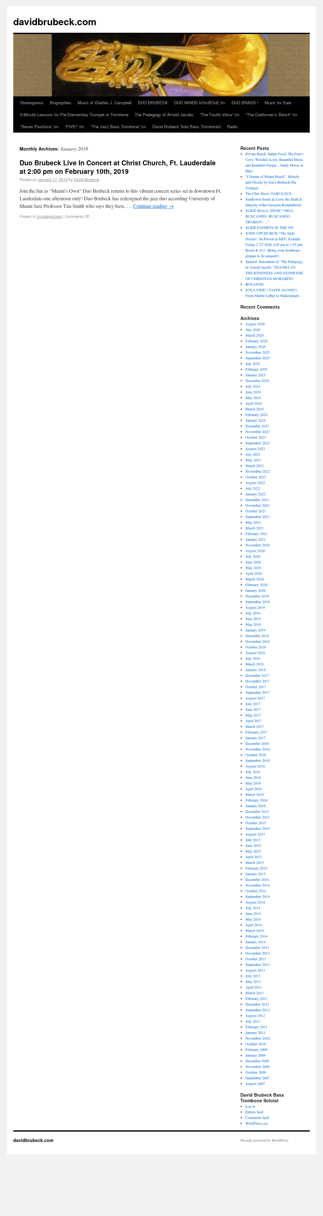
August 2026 (255, 323)
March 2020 (254, 578)
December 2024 (257, 380)
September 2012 (257, 1009)
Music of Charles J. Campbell (105, 103)
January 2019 (255, 629)
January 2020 (255, 590)
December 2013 (257, 947)
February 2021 (256, 533)
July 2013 (252, 975)
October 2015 (255, 822)
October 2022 (255, 476)
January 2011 (255, 1032)
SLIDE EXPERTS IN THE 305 (269, 227)
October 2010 (255, 1043)
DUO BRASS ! (245, 103)
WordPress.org (256, 1123)
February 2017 (256, 731)
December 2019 (257, 595)
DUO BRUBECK (153, 103)
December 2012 (257, 1004)
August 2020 (255, 550)
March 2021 (254, 527)
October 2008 (255, 1072)
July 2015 (252, 839)
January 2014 (255, 941)
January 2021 (255, 539)
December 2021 (257, 499)
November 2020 (257, 544)
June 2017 (253, 709)
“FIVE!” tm (74, 126)
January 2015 (255, 873)
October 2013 (255, 958)
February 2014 (256, 936)
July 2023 (252, 454)
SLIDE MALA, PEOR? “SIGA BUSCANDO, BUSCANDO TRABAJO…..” (269, 216)
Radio (232, 126)
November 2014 (257, 885)
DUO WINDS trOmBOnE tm (199, 103)
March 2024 (254, 408)
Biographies (60, 103)
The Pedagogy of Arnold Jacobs (164, 114)
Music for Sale (278, 103)
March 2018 (254, 663)
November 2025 (257, 352)
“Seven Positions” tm (39, 126)
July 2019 (252, 612)
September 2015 (257, 828)
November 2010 (257, 1038)
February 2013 (256, 998)
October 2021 (255, 510)
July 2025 (252, 363)
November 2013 (257, 953)
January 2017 (255, 737)
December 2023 (257, 425)
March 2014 (254, 930)
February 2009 (256, 1049)
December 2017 (257, 675)
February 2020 (256, 584)
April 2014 (253, 924)
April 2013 (253, 987)
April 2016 (253, 788)
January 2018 (255, 669)
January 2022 (255, 493)
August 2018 (255, 652)
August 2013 (255, 970)
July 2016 (252, 771)
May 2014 (253, 919)
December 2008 (257, 1060)
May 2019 (253, 624)
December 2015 (257, 811)
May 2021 (253, 522)
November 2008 (257, 1066)
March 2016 (254, 794)
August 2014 (255, 902)
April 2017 (253, 720)
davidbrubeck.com (55, 21)
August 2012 (255, 1015)
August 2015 (255, 833)
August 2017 (255, 697)
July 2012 (252, 1021)
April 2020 (253, 573)
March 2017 (254, 726)
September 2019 (257, 601)
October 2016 (255, 754)
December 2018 (257, 635)
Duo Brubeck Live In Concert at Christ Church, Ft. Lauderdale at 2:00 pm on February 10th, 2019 (118, 167)
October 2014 (255, 890)
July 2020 (252, 556)
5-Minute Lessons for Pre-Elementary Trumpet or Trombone (74, 114)
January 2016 (255, 805)
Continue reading (153, 206)
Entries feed (254, 1111)
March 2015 (254, 862)
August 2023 (255, 448)
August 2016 (255, 765)
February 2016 (256, 799)
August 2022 (255, 482)
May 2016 (253, 782)
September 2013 (257, 964)
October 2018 (255, 646)
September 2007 (257, 1077)
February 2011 (256, 1026)
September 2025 (257, 357)
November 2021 (257, 505)
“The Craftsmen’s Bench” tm (271, 114)
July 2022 (252, 488)
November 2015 (257, 816)
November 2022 (257, 471)
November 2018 (257, 641)
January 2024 (255, 420)
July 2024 (252, 386)
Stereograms (32, 103)
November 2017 (257, 680)
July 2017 (252, 703)
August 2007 (255, 1083)
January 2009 (255, 1055)
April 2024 (253, 403)
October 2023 (255, 437)
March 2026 (254, 335)
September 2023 (257, 442)
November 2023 (257, 431)
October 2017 (255, 686)
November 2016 (257, 748)
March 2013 (254, 992)
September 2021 (257, 516)
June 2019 (253, 618)
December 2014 (257, 879)
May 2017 (253, 714)
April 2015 (253, 856)
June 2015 (253, 845)
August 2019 (255, 607)
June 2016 (253, 777)
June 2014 (253, 913)
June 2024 (253, 391)
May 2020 (253, 567)
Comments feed (257, 1117)
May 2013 (253, 981)
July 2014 (252, 907)
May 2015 (253, 850)
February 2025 (256, 369)
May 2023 (253, 459)
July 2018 (252, 658)
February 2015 (256, 868)
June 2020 (253, 561)
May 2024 (253, 397)
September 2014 (257, 896)
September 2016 (257, 760)
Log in (250, 1106)
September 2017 (257, 692)
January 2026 (255, 346)
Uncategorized (49, 216)
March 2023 (254, 465)
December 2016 (257, 743)
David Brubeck (86, 179)
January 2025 (255, 374)
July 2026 (252, 329)
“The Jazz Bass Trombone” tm (118, 126)
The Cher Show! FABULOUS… (270, 193)
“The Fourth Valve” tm (219, 114)
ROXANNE (254, 284)
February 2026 (256, 340)
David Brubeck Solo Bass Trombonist (186, 126)
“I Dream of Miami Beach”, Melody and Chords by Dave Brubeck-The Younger (272, 182)
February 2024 (256, 414)
